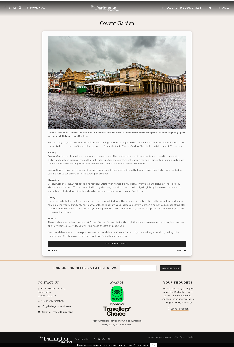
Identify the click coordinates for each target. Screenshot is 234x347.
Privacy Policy (140, 345)
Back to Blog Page (118, 244)
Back (54, 250)
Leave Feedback (179, 308)
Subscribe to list (171, 268)
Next (180, 250)
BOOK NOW (37, 7)
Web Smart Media (184, 337)
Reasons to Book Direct (183, 8)
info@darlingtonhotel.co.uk (56, 306)
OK (153, 345)
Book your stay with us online (57, 312)
